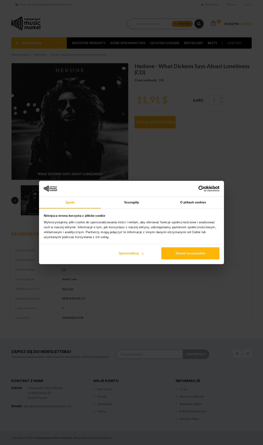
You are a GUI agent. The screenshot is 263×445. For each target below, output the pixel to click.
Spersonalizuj (128, 253)
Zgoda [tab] (70, 202)
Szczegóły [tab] (131, 202)
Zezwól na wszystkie (190, 253)
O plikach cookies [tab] (193, 202)
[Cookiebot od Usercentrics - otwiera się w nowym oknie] (201, 189)
